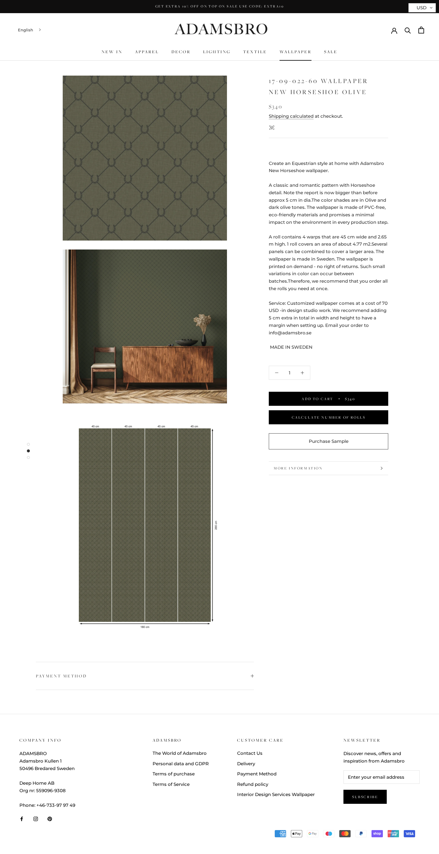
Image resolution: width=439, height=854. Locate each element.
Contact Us (250, 753)
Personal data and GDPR (181, 763)
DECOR (181, 52)
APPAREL (147, 52)
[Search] (408, 30)
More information (298, 468)
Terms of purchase (174, 774)
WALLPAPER (295, 52)
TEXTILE (255, 52)
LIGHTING (217, 52)
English (25, 29)
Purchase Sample (329, 441)
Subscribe (365, 796)
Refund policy (252, 784)
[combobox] (30, 30)
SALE (330, 52)
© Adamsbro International (59, 835)
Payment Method (61, 676)
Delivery (246, 763)
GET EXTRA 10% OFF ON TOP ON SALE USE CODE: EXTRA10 (219, 6)
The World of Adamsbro (180, 753)
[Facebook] (21, 818)
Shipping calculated (291, 116)
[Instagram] (35, 818)
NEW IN (112, 52)
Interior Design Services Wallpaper (276, 794)
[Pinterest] (49, 818)
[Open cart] (421, 30)
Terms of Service (171, 784)
